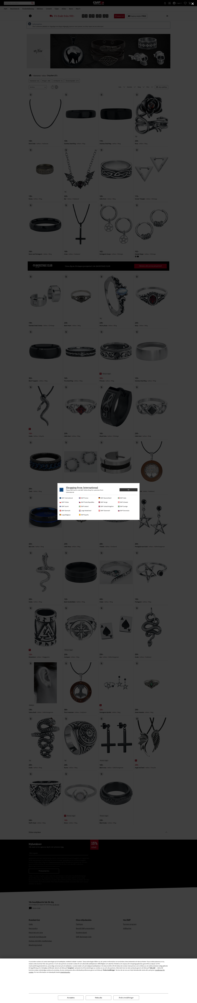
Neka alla (98, 998)
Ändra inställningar (126, 998)
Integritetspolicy (65, 972)
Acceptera (70, 998)
